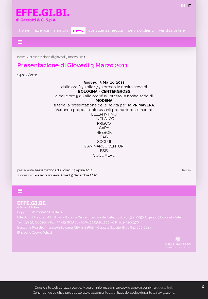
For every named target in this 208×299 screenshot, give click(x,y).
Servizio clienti (141, 30)
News (78, 30)
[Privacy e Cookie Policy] (34, 232)
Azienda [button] (41, 30)
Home (24, 30)
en (183, 5)
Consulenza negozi (105, 30)
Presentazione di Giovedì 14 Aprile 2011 (63, 170)
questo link (165, 287)
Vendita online (172, 30)
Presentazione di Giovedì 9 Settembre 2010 (65, 175)
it (189, 5)
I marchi (61, 30)
